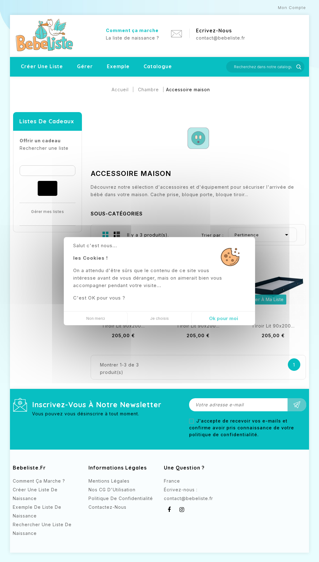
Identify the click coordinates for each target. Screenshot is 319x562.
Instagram (181, 509)
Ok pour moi (223, 318)
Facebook (169, 509)
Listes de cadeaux (46, 121)
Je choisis (159, 318)
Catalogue (158, 66)
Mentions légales (109, 481)
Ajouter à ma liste (264, 299)
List (117, 234)
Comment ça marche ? (39, 481)
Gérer (85, 66)
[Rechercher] (47, 188)
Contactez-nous (107, 507)
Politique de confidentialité (120, 498)
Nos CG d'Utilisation (112, 489)
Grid (105, 234)
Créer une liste (42, 66)
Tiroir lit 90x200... (123, 325)
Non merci (95, 318)
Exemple (118, 66)
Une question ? (184, 468)
